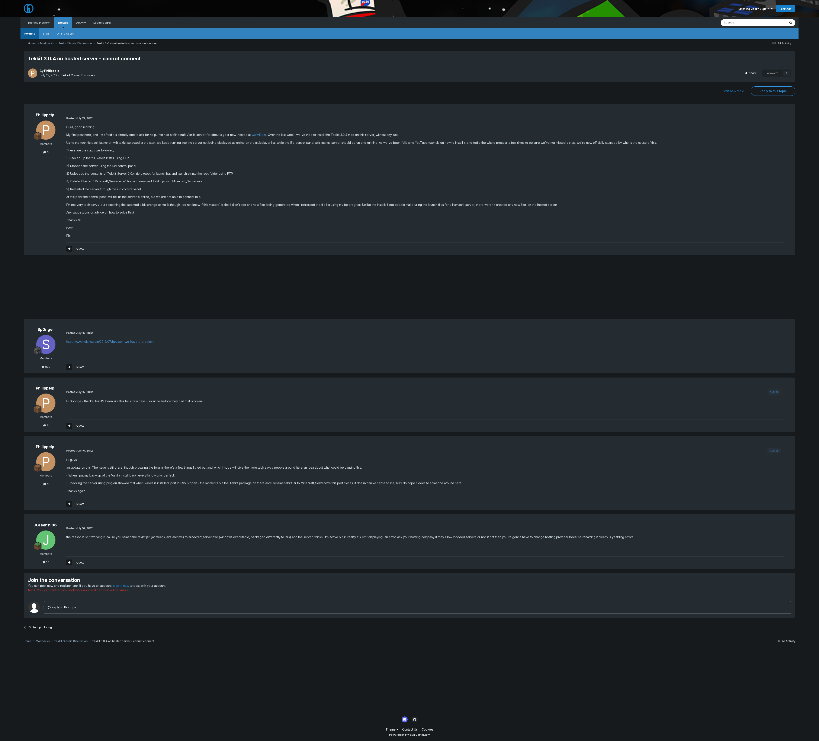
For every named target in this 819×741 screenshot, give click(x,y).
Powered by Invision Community (409, 734)
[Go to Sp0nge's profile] (45, 344)
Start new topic (733, 91)
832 (47, 366)
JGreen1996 (45, 525)
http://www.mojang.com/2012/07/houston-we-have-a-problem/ (110, 341)
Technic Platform (39, 22)
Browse (63, 22)
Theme (391, 729)
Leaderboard (102, 22)
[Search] (790, 22)
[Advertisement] (101, 289)
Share (752, 73)
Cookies (427, 729)
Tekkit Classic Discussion (78, 75)
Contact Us (410, 729)
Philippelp (51, 71)
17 (47, 562)
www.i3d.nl (259, 135)
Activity (81, 22)
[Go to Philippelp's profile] (32, 73)
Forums (29, 33)
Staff (46, 33)
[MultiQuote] (69, 249)
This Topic (773, 22)
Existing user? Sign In (754, 8)
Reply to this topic (773, 91)
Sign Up (786, 8)
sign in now (121, 585)
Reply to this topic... (65, 607)
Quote (80, 248)
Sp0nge (45, 329)
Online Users (65, 33)
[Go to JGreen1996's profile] (45, 540)
